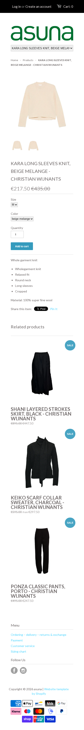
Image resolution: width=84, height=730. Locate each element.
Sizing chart (18, 651)
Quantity (17, 228)
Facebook (14, 670)
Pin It (54, 309)
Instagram (23, 670)
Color (14, 213)
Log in (16, 6)
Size (13, 199)
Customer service (23, 646)
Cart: (68, 6)
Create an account (38, 6)
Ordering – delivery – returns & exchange (38, 634)
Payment (17, 640)
